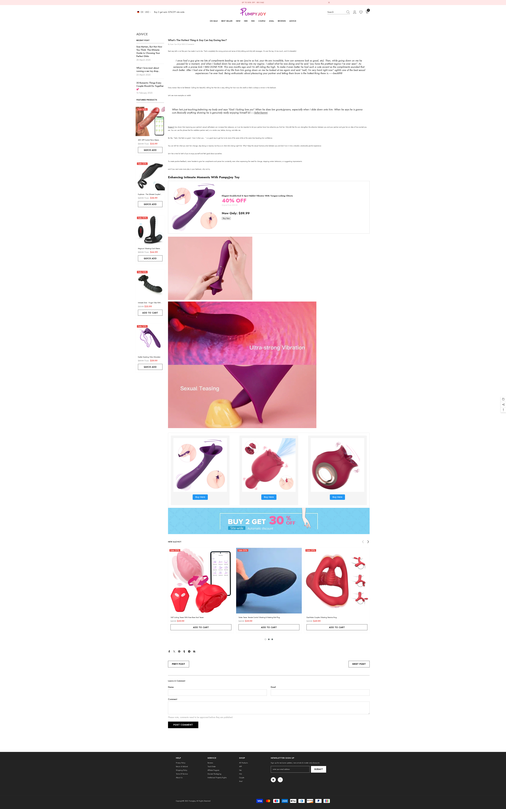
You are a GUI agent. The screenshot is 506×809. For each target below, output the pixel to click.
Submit (318, 769)
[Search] (338, 12)
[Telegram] (189, 651)
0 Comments (190, 44)
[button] (368, 542)
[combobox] (336, 12)
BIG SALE (260, 2)
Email (273, 687)
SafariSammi (261, 112)
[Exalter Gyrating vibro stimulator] (150, 338)
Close (329, 2)
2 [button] (269, 639)
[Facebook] (169, 651)
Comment (172, 699)
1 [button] (265, 639)
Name (171, 687)
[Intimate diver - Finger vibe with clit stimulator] (150, 284)
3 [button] (272, 639)
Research (171, 127)
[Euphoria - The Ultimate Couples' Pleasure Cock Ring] (150, 175)
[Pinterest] (179, 651)
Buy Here (200, 497)
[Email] (194, 651)
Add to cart (150, 312)
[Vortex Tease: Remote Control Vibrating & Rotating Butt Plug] (269, 580)
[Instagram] (273, 779)
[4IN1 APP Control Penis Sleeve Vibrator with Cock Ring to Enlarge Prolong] (150, 121)
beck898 (337, 73)
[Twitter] (174, 651)
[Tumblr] (184, 651)
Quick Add (150, 150)
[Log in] (354, 12)
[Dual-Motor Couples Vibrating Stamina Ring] (337, 580)
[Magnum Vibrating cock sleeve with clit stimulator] (150, 230)
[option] (201, 591)
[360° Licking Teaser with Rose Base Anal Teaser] (201, 580)
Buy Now (226, 218)
